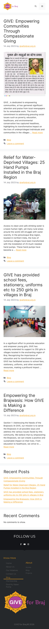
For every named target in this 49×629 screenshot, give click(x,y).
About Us (10, 567)
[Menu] (42, 6)
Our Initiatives (12, 570)
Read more (37, 132)
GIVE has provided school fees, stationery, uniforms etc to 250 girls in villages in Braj (23, 284)
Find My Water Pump (12, 585)
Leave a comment (15, 143)
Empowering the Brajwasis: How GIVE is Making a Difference (24, 403)
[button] (35, 6)
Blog (9, 140)
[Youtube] (24, 544)
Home (9, 563)
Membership (11, 581)
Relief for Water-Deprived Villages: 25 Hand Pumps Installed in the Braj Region (24, 167)
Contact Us (11, 574)
